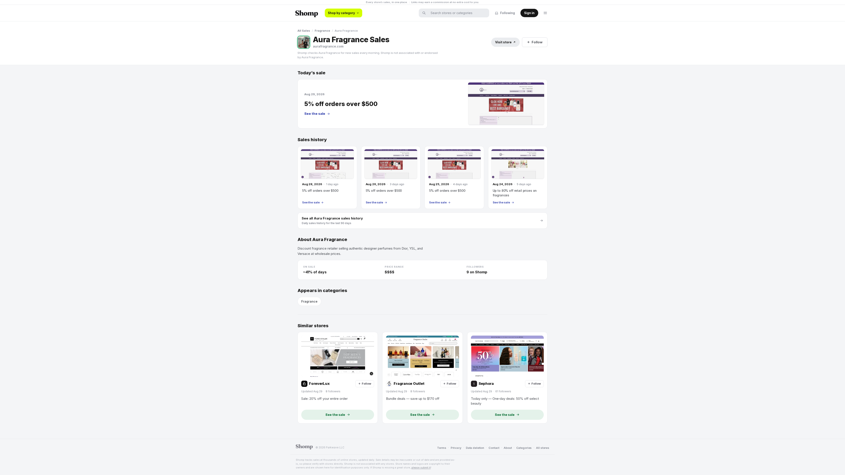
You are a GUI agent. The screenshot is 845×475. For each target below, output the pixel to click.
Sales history (312, 139)
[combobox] (457, 13)
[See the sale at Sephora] (507, 377)
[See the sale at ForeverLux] (338, 377)
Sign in (529, 13)
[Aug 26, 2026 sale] (391, 177)
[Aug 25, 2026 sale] (454, 177)
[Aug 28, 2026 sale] (327, 177)
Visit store (503, 42)
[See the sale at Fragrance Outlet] (422, 377)
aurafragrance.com (328, 46)
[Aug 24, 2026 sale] (517, 177)
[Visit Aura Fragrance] (304, 42)
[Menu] (545, 13)
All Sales (304, 30)
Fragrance (322, 30)
